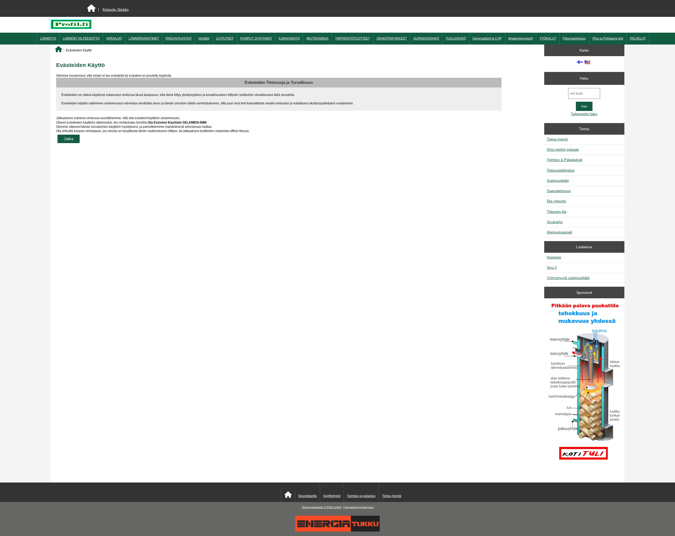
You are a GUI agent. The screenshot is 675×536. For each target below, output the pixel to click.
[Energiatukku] (337, 530)
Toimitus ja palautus (361, 496)
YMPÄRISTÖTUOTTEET (352, 38)
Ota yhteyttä (556, 201)
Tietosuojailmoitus (561, 170)
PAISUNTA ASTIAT (179, 38)
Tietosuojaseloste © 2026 (318, 507)
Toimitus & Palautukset (564, 160)
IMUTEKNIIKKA (317, 38)
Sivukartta (554, 222)
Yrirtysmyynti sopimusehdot (568, 278)
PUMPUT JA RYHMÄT (256, 38)
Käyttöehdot (331, 496)
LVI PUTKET (225, 38)
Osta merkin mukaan (563, 150)
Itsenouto (554, 257)
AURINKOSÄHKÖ (426, 38)
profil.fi (337, 507)
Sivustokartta (307, 496)
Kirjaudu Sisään (116, 9)
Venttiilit (203, 38)
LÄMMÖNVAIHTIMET (144, 38)
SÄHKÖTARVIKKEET (392, 38)
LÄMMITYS (48, 38)
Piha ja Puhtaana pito (607, 38)
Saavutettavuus (559, 191)
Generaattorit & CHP (487, 38)
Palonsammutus (574, 38)
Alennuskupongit (559, 232)
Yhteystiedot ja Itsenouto (358, 507)
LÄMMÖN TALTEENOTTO (81, 38)
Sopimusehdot (558, 181)
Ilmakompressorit (520, 38)
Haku (584, 78)
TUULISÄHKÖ (456, 38)
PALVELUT (638, 38)
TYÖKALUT (547, 38)
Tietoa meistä (557, 139)
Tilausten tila (556, 212)
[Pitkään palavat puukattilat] (584, 385)
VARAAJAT (114, 38)
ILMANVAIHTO (289, 38)
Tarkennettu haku (584, 114)
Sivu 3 (552, 268)
